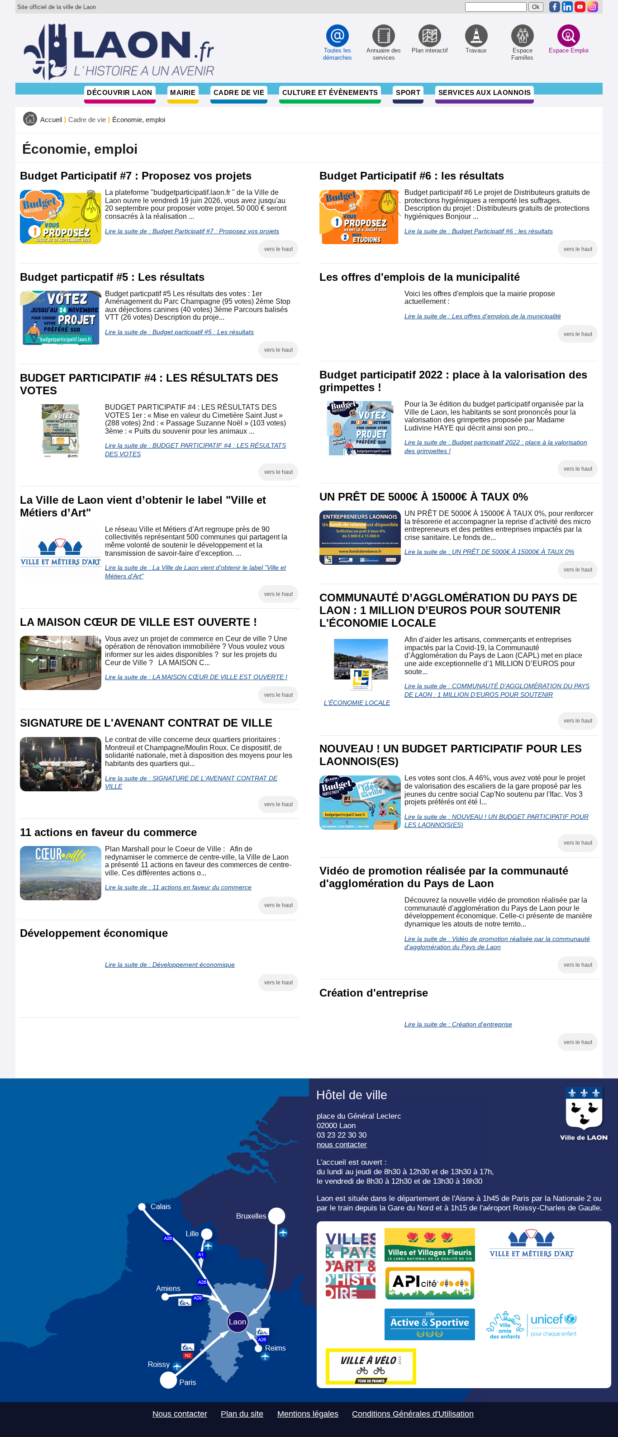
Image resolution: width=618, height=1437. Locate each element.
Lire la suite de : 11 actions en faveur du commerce (178, 887)
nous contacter (342, 1144)
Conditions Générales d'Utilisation (413, 1413)
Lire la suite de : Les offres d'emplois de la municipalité (482, 316)
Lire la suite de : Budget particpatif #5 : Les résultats (179, 332)
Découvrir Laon (119, 92)
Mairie (182, 92)
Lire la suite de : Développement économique (170, 964)
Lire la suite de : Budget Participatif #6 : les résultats (478, 231)
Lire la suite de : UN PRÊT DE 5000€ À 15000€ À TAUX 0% (489, 551)
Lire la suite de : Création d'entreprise (458, 1024)
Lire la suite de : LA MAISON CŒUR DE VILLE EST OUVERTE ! (196, 677)
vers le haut (278, 249)
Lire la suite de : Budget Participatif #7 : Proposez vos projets (192, 231)
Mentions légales (307, 1413)
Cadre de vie (239, 92)
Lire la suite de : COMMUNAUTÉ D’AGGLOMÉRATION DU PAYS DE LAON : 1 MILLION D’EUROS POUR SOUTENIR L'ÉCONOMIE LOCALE (456, 694)
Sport (408, 92)
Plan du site (242, 1413)
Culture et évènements (330, 92)
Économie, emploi (138, 119)
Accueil (51, 119)
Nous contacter (179, 1413)
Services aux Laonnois (484, 92)
